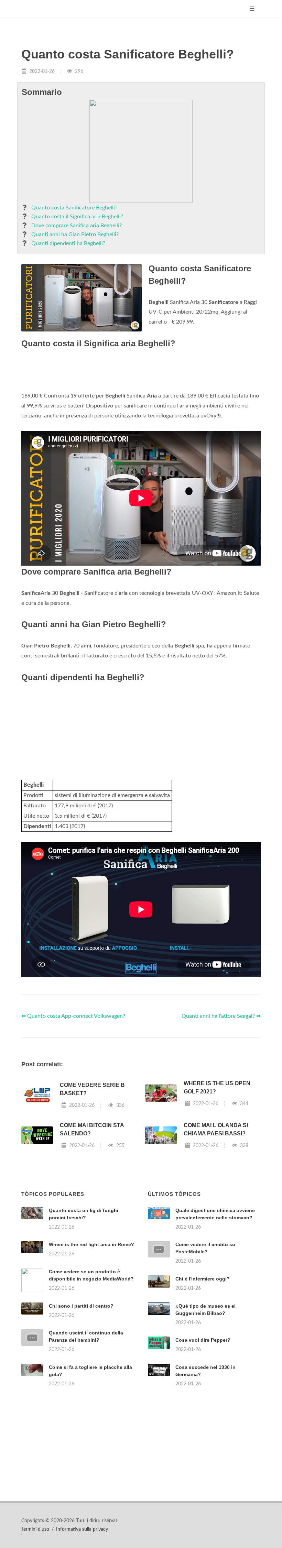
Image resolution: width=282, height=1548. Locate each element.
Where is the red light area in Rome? (91, 1244)
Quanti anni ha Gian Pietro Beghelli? (75, 234)
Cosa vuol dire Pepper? (202, 1340)
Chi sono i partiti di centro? (81, 1306)
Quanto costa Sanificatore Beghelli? (74, 207)
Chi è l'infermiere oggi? (202, 1279)
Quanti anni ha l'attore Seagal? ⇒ (221, 1016)
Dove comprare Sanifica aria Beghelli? (76, 225)
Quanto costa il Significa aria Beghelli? (77, 216)
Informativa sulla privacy (82, 1529)
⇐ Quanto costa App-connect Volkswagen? (73, 1016)
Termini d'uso (35, 1529)
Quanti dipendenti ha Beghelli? (68, 243)
